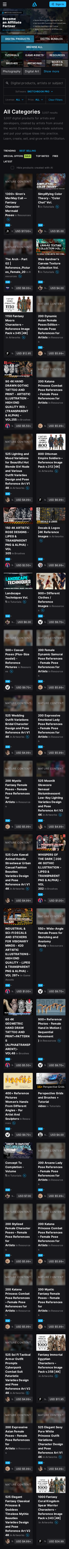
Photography (12, 71)
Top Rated (42, 156)
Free (55, 156)
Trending (10, 150)
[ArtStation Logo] (34, 4)
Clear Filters (55, 99)
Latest (8, 161)
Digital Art (32, 71)
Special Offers (17, 156)
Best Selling (27, 150)
